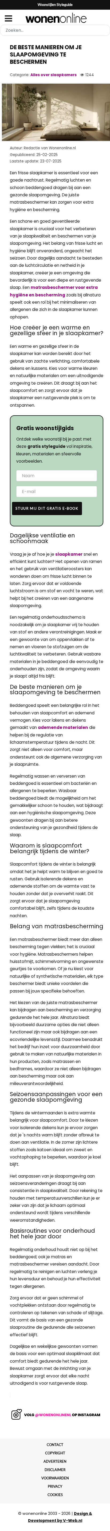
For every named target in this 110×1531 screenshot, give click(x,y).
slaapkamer (68, 554)
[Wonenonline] (55, 18)
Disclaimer (55, 1470)
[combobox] (55, 30)
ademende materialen (63, 727)
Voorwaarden (55, 1478)
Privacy (55, 1486)
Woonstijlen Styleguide (55, 4)
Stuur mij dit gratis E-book (46, 508)
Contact (55, 1445)
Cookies (55, 1495)
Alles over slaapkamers (53, 74)
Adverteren (55, 1461)
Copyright (55, 1453)
